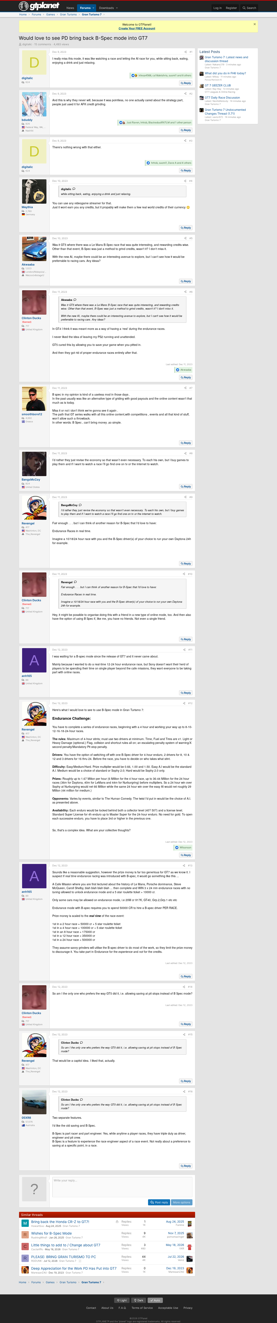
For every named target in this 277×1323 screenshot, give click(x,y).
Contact (91, 1307)
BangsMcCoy (69, 505)
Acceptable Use (168, 1307)
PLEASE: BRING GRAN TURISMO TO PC (63, 1257)
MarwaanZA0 (39, 1272)
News (70, 8)
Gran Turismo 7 (71, 1225)
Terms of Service (142, 1307)
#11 (190, 649)
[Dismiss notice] (254, 25)
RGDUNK (36, 1260)
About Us (107, 1307)
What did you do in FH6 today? (225, 73)
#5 (190, 238)
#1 (191, 51)
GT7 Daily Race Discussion (222, 97)
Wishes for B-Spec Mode (51, 1233)
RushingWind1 (39, 1237)
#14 (190, 986)
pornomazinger (175, 1236)
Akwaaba (66, 300)
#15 (190, 1034)
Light (123, 1300)
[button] (93, 8)
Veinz (181, 1260)
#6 (190, 291)
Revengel (67, 582)
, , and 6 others (165, 75)
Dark (140, 1300)
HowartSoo (37, 1225)
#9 (190, 497)
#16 (190, 1091)
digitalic (27, 44)
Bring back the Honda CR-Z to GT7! (60, 1222)
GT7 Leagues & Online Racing (220, 91)
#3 (190, 140)
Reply (187, 83)
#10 (190, 573)
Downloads (106, 8)
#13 (190, 865)
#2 (190, 93)
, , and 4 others (171, 162)
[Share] (185, 52)
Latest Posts (210, 52)
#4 (190, 180)
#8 (190, 453)
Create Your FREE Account (137, 28)
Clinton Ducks (70, 1042)
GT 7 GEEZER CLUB (218, 85)
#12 (190, 703)
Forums (85, 8)
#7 (190, 387)
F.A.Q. (122, 1307)
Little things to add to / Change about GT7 (65, 1245)
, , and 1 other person (159, 122)
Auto (156, 1300)
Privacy (188, 1307)
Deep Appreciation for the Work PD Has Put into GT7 (74, 1268)
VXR (181, 1248)
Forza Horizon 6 (213, 79)
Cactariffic (37, 1249)
